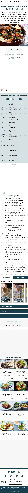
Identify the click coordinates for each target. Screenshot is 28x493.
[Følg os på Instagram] (11, 476)
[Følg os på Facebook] (5, 476)
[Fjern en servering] (7, 99)
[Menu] (3, 1)
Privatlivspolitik (11, 489)
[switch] (3, 193)
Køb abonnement (19, 487)
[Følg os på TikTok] (22, 476)
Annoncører (11, 487)
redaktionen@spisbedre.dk (15, 484)
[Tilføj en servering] (20, 99)
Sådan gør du (20, 277)
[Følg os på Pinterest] (16, 476)
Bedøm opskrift (19, 54)
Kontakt (5, 487)
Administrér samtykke (21, 489)
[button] (6, 293)
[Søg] (24, 1)
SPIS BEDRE (14, 1)
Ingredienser (6, 277)
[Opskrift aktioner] (12, 378)
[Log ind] (26, 1)
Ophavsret (3, 489)
